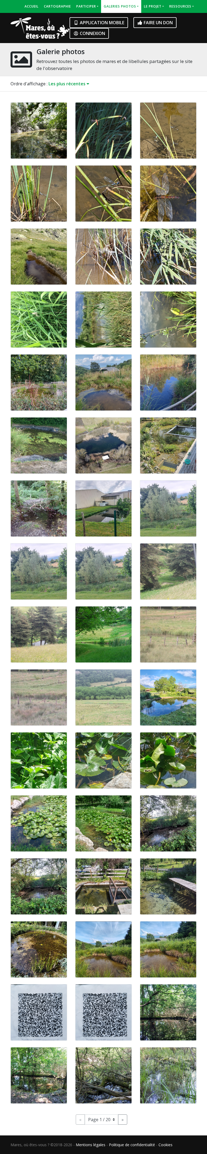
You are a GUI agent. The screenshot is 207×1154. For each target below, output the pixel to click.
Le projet (152, 6)
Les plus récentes (68, 84)
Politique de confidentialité (132, 1144)
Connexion (92, 33)
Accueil (32, 6)
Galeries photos (120, 6)
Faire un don (158, 23)
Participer (86, 6)
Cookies (165, 1144)
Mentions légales (90, 1144)
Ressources (180, 6)
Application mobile (101, 23)
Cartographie (57, 6)
